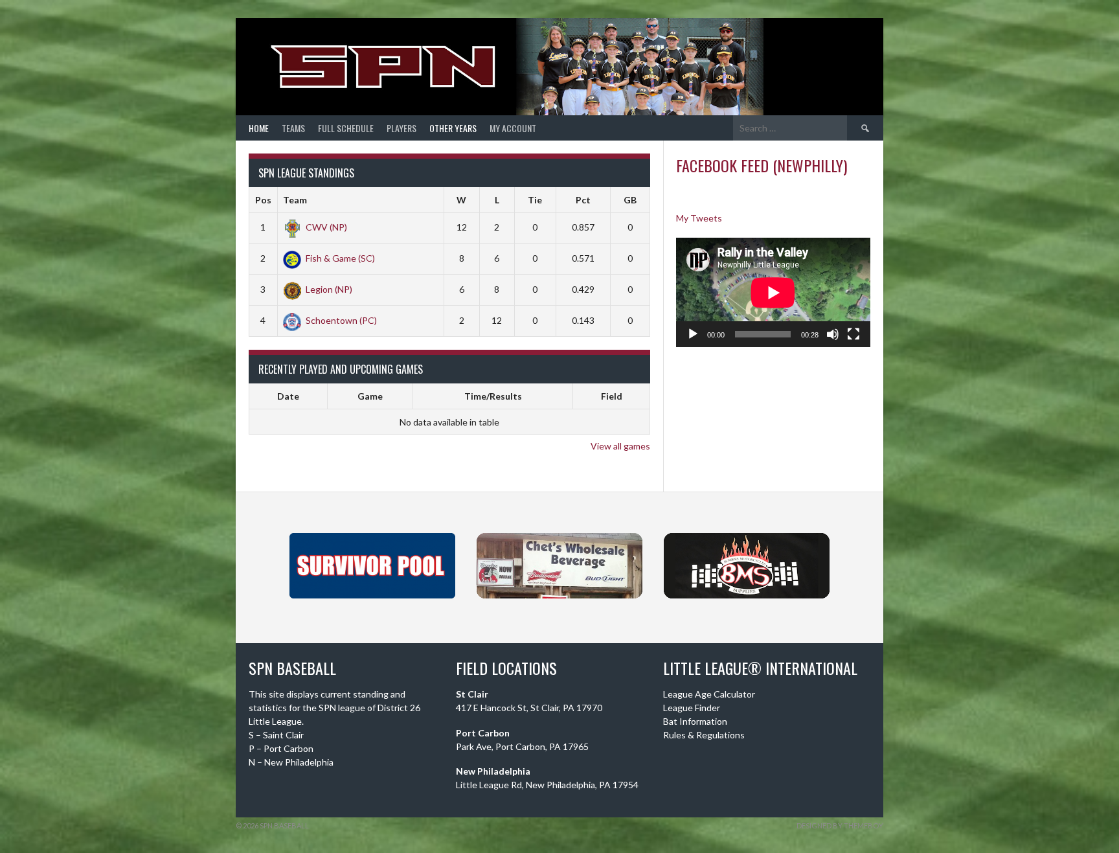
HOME (259, 128)
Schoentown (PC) (341, 320)
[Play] (692, 334)
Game (370, 396)
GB (630, 199)
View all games (620, 445)
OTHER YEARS (453, 128)
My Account (513, 128)
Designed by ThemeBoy (840, 825)
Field (611, 396)
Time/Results (493, 396)
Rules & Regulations (704, 734)
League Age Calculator (709, 693)
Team (295, 199)
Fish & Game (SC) (340, 258)
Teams (293, 128)
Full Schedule (346, 128)
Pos (263, 199)
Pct (583, 199)
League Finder (691, 707)
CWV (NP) (326, 227)
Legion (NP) (329, 289)
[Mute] (832, 334)
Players (401, 128)
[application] (773, 292)
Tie (535, 199)
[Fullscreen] (853, 334)
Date (288, 396)
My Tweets (699, 217)
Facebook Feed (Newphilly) (761, 165)
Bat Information (695, 721)
